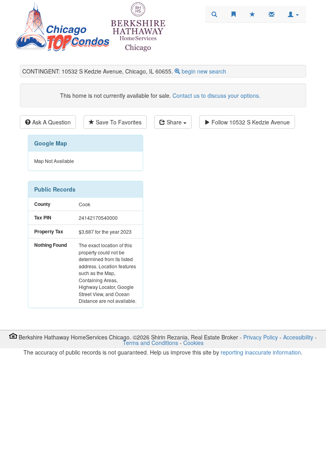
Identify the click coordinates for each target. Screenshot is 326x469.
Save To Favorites (118, 122)
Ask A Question (51, 122)
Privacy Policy (260, 337)
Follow (250, 122)
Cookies (193, 343)
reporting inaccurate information (261, 352)
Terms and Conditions (150, 343)
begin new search (204, 71)
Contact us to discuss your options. (216, 95)
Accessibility (298, 337)
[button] (293, 14)
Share (174, 122)
